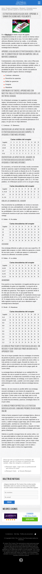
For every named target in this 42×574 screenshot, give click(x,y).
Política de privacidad (26, 534)
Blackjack (8, 34)
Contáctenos (9, 534)
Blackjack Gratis (11, 471)
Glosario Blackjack (25, 471)
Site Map (16, 534)
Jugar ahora (30, 519)
